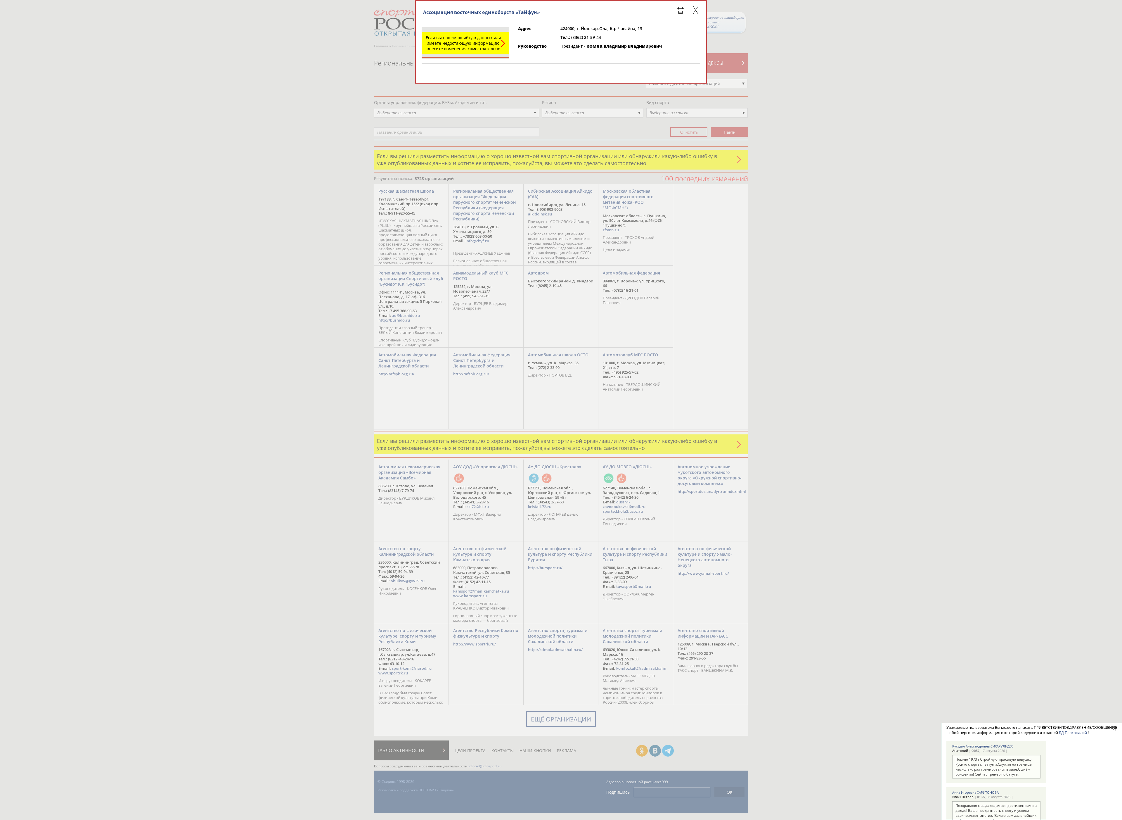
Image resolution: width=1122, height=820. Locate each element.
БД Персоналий (1073, 732)
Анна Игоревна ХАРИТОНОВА (975, 792)
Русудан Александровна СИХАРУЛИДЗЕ (982, 746)
